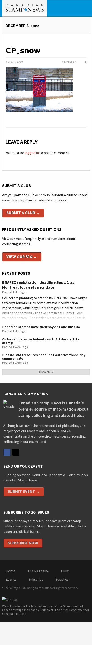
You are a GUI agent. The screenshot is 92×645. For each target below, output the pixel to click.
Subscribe (36, 579)
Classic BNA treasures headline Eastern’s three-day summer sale (43, 357)
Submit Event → (24, 491)
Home (10, 571)
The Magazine (38, 571)
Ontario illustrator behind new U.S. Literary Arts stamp (40, 341)
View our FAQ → (21, 257)
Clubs (65, 571)
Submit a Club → (23, 213)
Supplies (62, 579)
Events (11, 579)
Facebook (6, 452)
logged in (32, 152)
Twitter (15, 452)
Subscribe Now (23, 543)
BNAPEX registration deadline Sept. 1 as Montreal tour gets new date (38, 285)
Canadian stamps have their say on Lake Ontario (41, 327)
